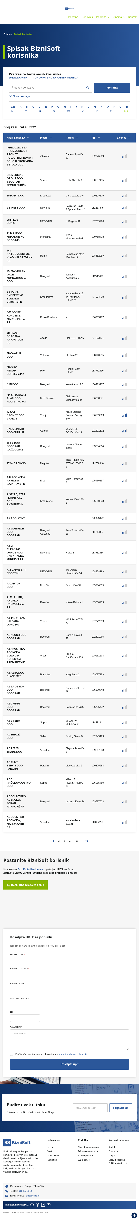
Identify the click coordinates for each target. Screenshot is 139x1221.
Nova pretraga (21, 96)
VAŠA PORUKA (16, 1027)
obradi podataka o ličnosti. (73, 1054)
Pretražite (112, 87)
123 (13, 106)
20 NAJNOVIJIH (18, 77)
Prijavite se (120, 1107)
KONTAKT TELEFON (19, 968)
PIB (12, 1012)
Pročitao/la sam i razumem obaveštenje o (51, 1054)
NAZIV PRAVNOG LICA (20, 998)
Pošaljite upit (69, 1064)
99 (77, 840)
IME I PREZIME (17, 954)
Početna (7, 34)
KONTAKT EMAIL (18, 983)
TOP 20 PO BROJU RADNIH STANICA (55, 77)
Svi (126, 111)
